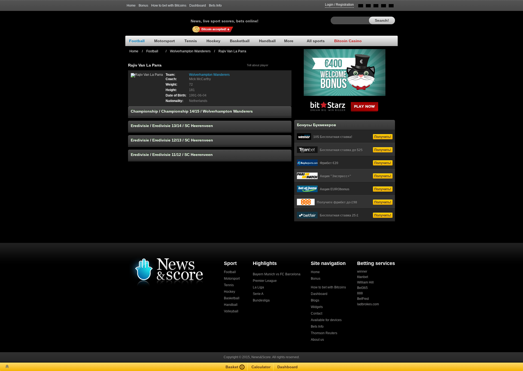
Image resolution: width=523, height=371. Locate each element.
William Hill (365, 282)
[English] (360, 6)
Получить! (382, 137)
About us (317, 340)
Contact (316, 313)
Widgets (317, 307)
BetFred (363, 299)
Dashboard (197, 5)
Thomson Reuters (324, 333)
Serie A (258, 294)
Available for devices (326, 320)
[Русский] (368, 6)
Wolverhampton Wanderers (190, 51)
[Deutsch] (383, 6)
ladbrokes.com (368, 304)
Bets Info (215, 5)
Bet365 (362, 288)
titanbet (362, 277)
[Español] (376, 6)
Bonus (143, 5)
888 (360, 293)
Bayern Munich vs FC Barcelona (276, 274)
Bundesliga (261, 300)
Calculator (260, 367)
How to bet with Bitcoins (168, 5)
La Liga (258, 287)
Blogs (315, 300)
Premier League (265, 281)
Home (131, 5)
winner (362, 271)
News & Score (158, 19)
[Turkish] (391, 6)
